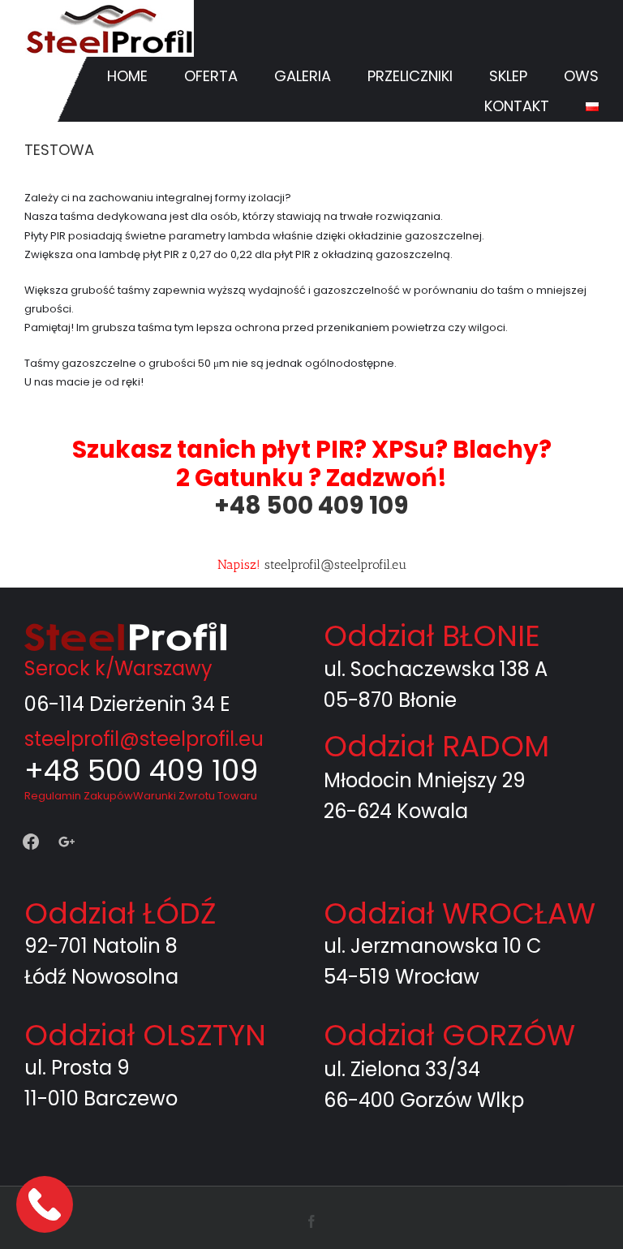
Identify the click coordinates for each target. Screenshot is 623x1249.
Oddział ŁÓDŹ (120, 913)
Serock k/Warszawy (118, 668)
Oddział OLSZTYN (145, 1035)
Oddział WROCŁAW (459, 913)
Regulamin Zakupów (78, 795)
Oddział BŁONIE (432, 636)
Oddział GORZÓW (449, 1035)
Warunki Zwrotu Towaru (195, 795)
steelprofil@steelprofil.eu (335, 564)
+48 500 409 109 (311, 505)
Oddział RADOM (436, 746)
